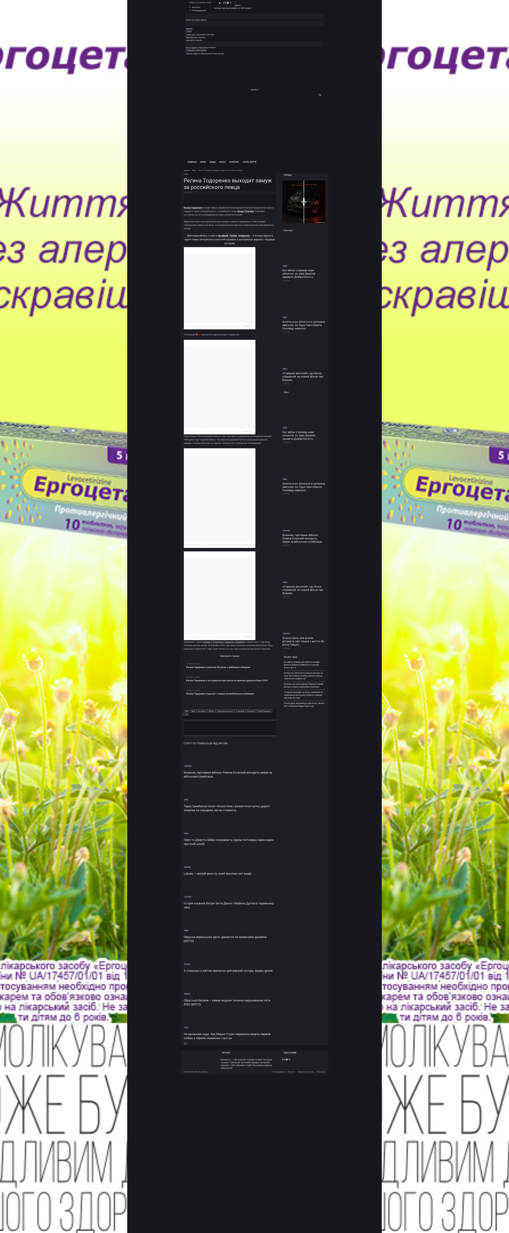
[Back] (236, 2)
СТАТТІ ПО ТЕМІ (193, 743)
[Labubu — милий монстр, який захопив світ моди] (230, 858)
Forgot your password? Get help (200, 34)
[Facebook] (224, 3)
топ (186, 714)
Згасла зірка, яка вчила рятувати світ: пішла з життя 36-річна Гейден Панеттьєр (304, 704)
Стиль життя (249, 162)
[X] (230, 3)
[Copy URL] (220, 730)
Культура (234, 162)
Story (186, 799)
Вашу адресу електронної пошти (201, 47)
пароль (189, 28)
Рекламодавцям (279, 1072)
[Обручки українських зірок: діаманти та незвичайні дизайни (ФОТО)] (230, 922)
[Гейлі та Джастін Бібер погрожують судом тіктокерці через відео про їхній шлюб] (230, 824)
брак (193, 711)
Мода (213, 162)
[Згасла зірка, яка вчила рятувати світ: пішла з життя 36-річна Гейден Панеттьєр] (303, 619)
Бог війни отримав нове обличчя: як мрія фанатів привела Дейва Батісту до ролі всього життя (302, 665)
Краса (222, 162)
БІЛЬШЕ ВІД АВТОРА (215, 743)
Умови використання (305, 1072)
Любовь (211, 711)
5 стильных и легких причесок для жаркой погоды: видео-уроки (228, 970)
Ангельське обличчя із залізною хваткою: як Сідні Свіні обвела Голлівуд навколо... (303, 325)
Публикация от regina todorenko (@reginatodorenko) (214, 326)
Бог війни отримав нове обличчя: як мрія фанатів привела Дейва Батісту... (298, 274)
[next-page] (186, 1044)
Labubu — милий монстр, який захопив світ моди (217, 873)
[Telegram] (228, 3)
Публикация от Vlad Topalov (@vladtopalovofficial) (213, 431)
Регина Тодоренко (264, 711)
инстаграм (201, 711)
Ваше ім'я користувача (196, 20)
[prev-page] (185, 1044)
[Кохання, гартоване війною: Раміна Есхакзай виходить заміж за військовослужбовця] (230, 757)
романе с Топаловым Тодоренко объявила (223, 642)
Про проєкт (321, 1072)
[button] (320, 95)
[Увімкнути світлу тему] (220, 3)
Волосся (187, 964)
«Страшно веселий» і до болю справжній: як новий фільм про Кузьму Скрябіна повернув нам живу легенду (303, 695)
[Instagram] (226, 3)
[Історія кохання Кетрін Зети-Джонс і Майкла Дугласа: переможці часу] (230, 888)
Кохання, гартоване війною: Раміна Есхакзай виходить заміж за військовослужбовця (302, 538)
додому (186, 170)
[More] (248, 198)
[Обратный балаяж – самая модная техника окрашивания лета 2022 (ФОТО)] (230, 985)
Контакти (196, 7)
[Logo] (251, 124)
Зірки (203, 162)
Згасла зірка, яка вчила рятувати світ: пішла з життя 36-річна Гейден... (303, 641)
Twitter (233, 235)
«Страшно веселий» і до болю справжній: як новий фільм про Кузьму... (302, 376)
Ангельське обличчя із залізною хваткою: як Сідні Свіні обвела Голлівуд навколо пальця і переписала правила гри (303, 676)
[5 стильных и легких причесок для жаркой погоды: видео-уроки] (230, 955)
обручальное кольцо (225, 711)
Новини (192, 162)
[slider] (303, 202)
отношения (240, 711)
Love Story (188, 766)
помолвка (250, 711)
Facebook (223, 235)
